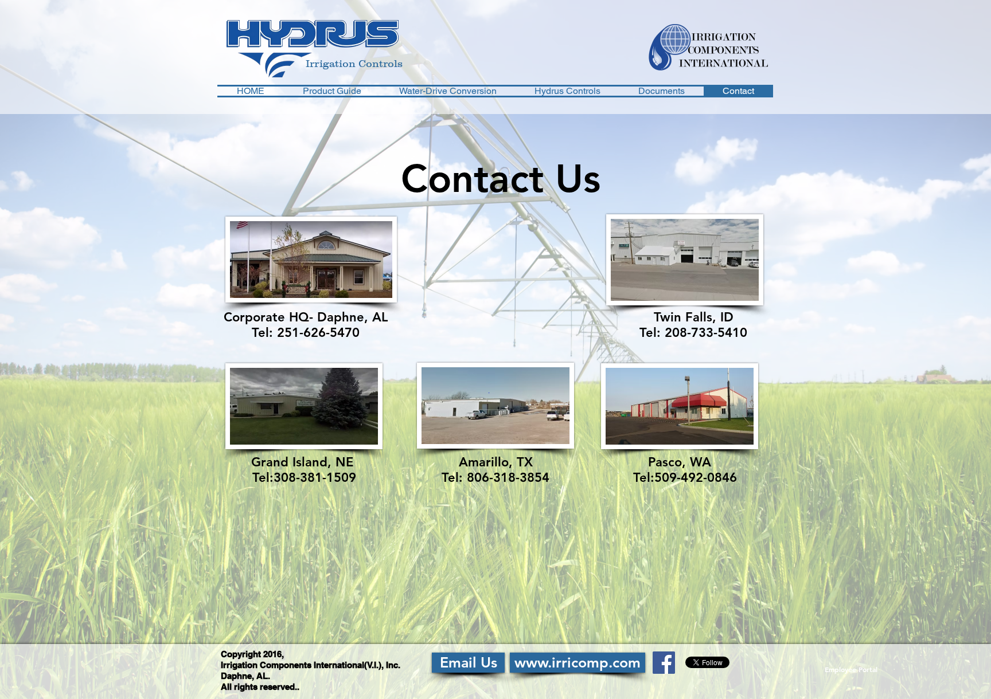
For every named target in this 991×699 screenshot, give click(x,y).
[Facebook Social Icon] (664, 662)
